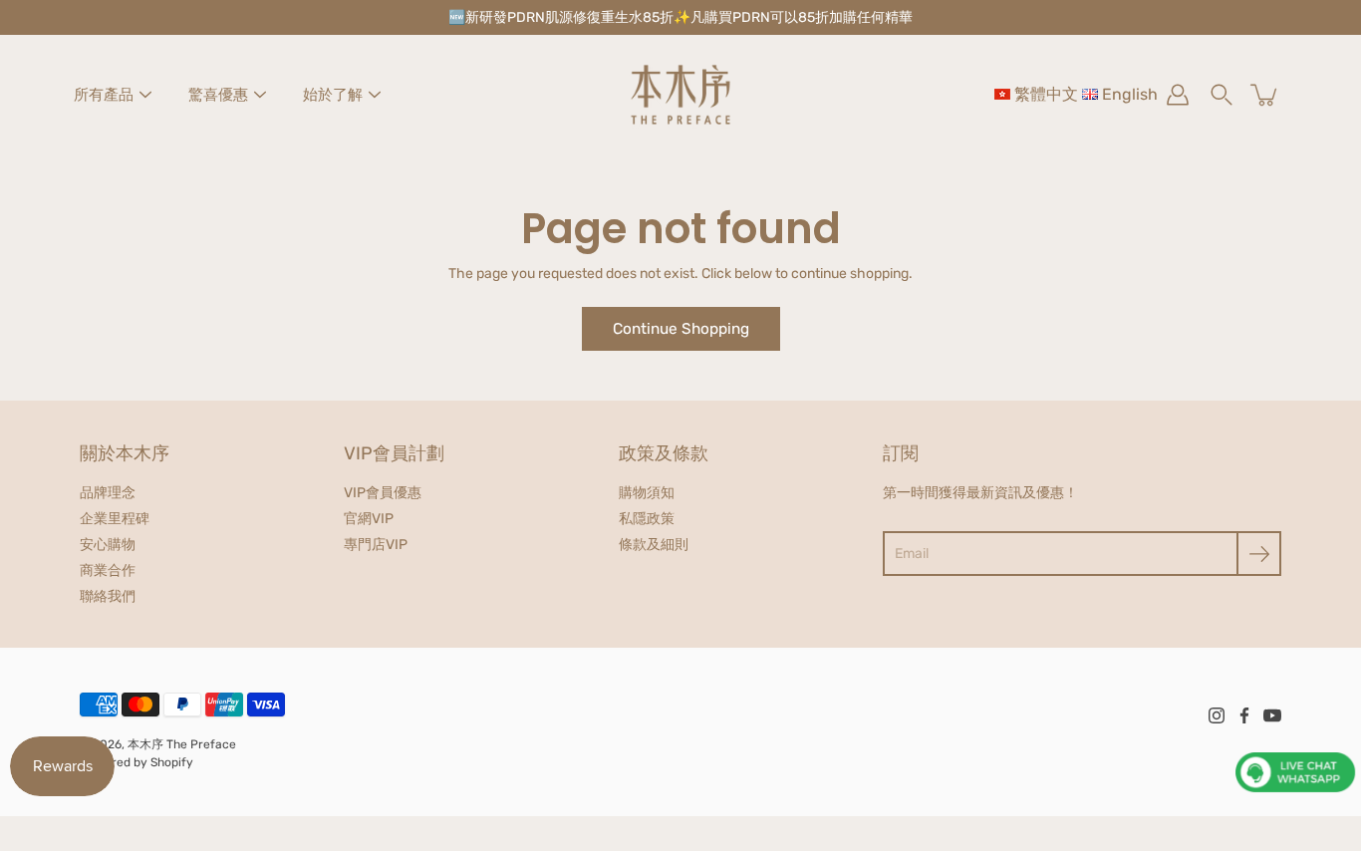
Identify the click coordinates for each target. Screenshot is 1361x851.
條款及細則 (653, 544)
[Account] (1178, 95)
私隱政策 (647, 518)
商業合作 (108, 570)
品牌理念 (108, 492)
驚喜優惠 (218, 95)
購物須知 (647, 492)
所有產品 (104, 95)
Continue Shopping (681, 329)
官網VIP (369, 518)
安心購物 (108, 544)
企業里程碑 (114, 518)
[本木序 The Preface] (680, 94)
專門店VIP (376, 544)
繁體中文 (1046, 94)
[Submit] (1258, 553)
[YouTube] (1272, 715)
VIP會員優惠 (382, 492)
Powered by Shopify (136, 762)
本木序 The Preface (182, 744)
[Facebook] (1244, 715)
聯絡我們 (108, 596)
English (1130, 94)
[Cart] (1265, 95)
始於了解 (333, 95)
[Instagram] (1216, 715)
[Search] (1221, 95)
